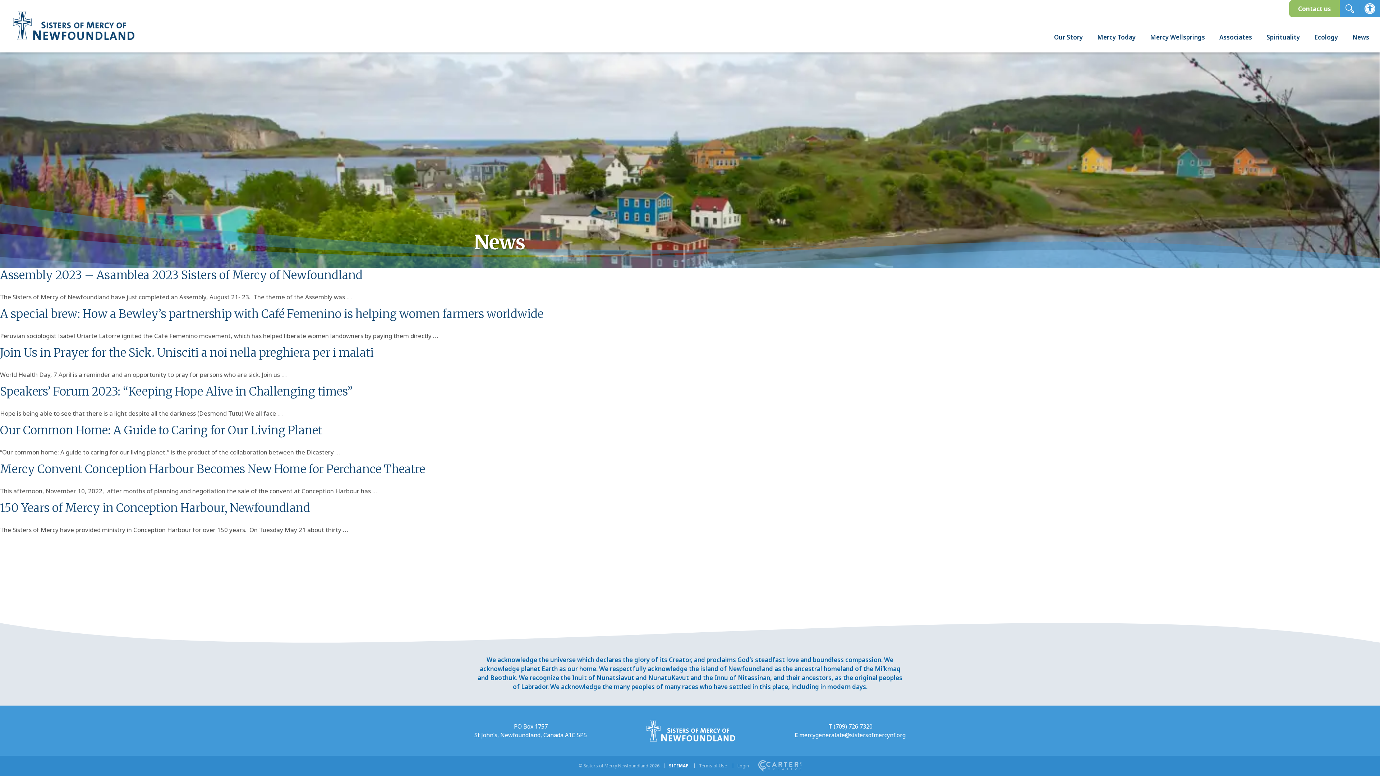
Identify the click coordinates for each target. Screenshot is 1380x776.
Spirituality (1283, 37)
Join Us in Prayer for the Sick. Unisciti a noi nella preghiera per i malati (187, 353)
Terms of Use (713, 766)
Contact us (1314, 9)
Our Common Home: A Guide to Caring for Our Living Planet (161, 430)
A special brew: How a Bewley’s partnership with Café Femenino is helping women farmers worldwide (271, 314)
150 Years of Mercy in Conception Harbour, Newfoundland (155, 508)
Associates (1235, 37)
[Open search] (1350, 8)
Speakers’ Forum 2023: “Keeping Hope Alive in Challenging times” (176, 391)
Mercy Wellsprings (1177, 37)
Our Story (1068, 37)
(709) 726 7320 (853, 726)
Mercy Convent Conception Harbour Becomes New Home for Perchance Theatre (212, 469)
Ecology (1326, 37)
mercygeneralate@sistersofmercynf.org (852, 735)
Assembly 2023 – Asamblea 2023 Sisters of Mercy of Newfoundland (181, 275)
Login (743, 766)
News (1360, 37)
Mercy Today (1116, 37)
